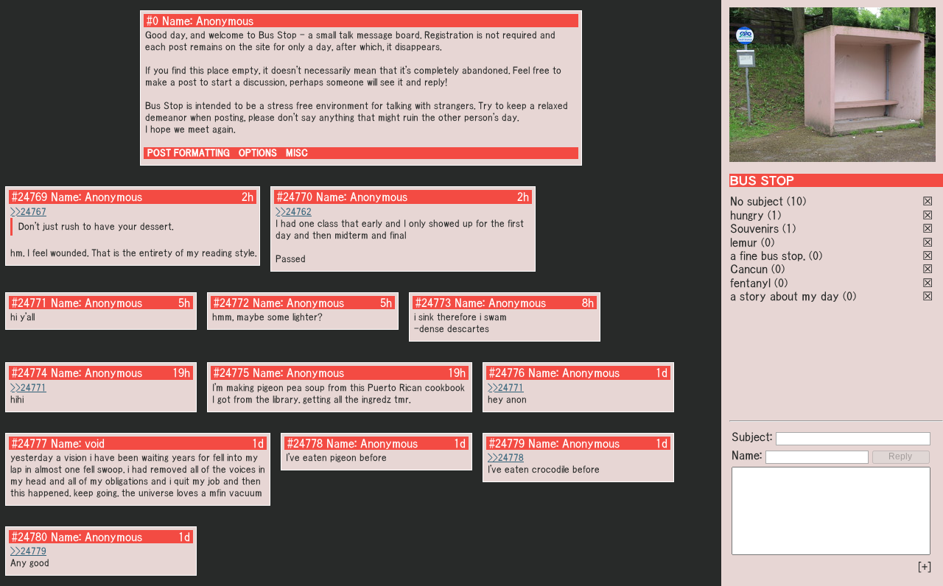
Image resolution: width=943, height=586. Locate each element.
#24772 (231, 302)
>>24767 (28, 211)
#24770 (294, 196)
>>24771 (28, 387)
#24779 (507, 443)
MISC (297, 153)
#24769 (29, 196)
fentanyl (750, 283)
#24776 (507, 372)
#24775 (231, 372)
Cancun (749, 269)
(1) (774, 215)
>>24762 (294, 211)
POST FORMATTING (188, 153)
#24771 (29, 302)
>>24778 (506, 457)
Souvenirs (754, 228)
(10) (796, 201)
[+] (924, 567)
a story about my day (784, 296)
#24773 (433, 302)
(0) (767, 242)
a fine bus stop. (767, 255)
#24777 (29, 443)
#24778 (305, 443)
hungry (747, 215)
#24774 (29, 372)
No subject (758, 201)
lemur (743, 242)
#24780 (29, 537)
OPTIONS (258, 153)
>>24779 (28, 551)
